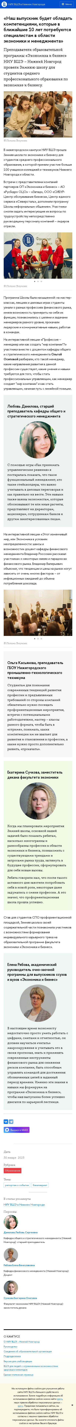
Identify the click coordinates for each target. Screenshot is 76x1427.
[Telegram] (11, 1121)
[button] (7, 256)
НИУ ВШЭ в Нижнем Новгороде (26, 4)
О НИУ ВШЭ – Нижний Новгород (21, 1341)
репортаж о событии (17, 1185)
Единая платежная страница (18, 1374)
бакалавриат (40, 1185)
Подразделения (12, 1356)
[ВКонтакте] (6, 1121)
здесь (59, 1399)
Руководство (10, 1346)
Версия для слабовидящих (18, 1361)
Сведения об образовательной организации (28, 1351)
